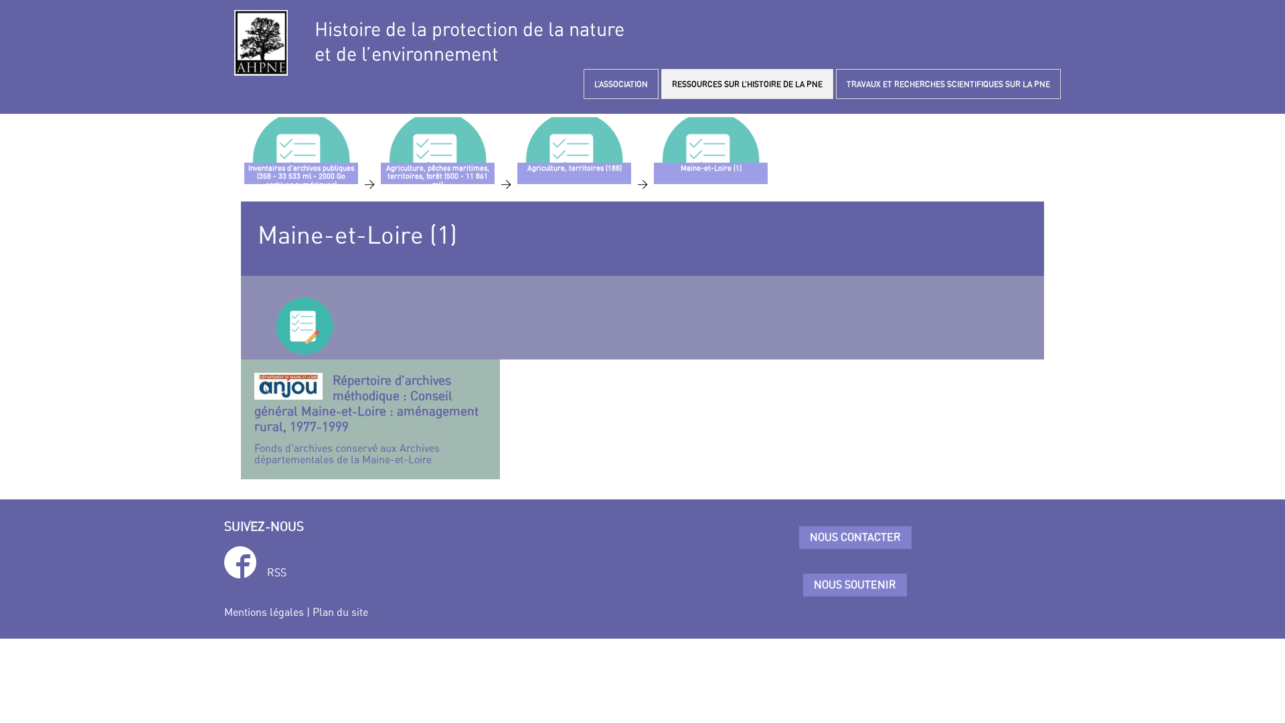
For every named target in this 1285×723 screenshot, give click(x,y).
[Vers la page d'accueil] (261, 43)
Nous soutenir (855, 584)
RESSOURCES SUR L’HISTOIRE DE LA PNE (747, 84)
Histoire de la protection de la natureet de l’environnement (469, 41)
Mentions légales (264, 612)
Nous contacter (855, 537)
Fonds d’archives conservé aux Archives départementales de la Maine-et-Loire (366, 419)
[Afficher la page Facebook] (240, 564)
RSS (276, 572)
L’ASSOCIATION (621, 84)
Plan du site (340, 612)
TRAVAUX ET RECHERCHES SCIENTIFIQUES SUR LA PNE (948, 84)
